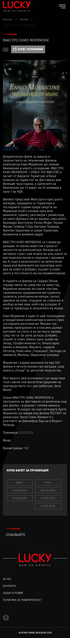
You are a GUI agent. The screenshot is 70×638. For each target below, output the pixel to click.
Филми (24, 19)
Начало (7, 19)
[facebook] (6, 618)
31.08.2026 (19, 498)
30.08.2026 (47, 498)
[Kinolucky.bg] (17, 6)
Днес (19, 482)
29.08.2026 (19, 490)
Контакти (9, 586)
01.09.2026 (48, 506)
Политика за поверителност (22, 600)
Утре (48, 482)
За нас (7, 579)
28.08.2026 (47, 490)
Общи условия (13, 593)
